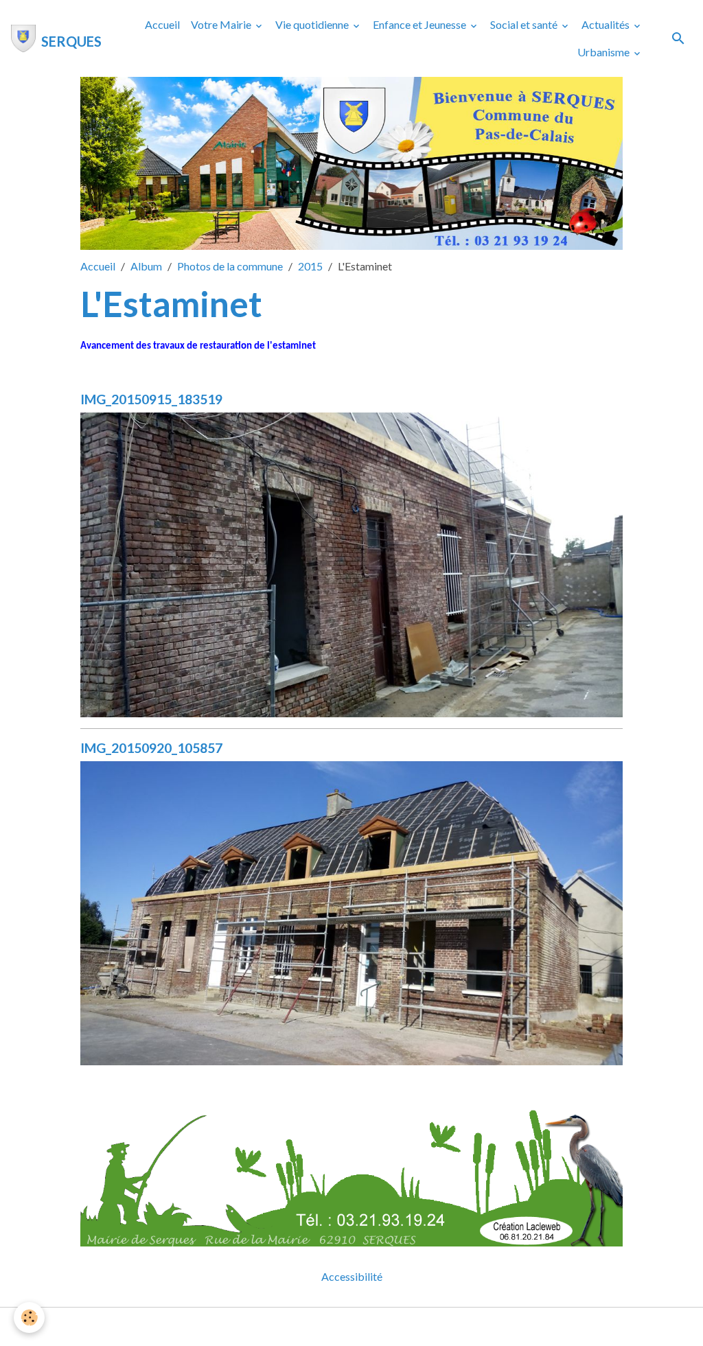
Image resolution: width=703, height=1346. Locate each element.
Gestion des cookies (399, 1326)
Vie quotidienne (313, 24)
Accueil (162, 24)
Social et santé (525, 24)
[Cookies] (29, 1317)
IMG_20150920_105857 (151, 748)
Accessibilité (351, 1276)
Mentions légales (297, 1326)
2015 (310, 265)
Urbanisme (604, 51)
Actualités (606, 24)
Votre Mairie (222, 24)
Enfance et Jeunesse (420, 24)
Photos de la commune (230, 265)
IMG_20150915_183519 (151, 399)
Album (146, 265)
